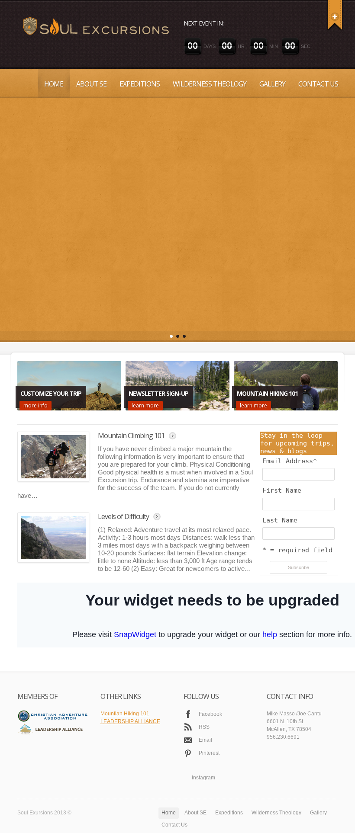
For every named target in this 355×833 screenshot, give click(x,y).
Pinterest (209, 732)
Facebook (210, 693)
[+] (335, 15)
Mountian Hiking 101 (124, 693)
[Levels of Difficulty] (53, 517)
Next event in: (203, 23)
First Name (281, 469)
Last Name (279, 499)
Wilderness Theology (209, 84)
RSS (204, 706)
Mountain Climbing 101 (131, 415)
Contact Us (318, 84)
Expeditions (139, 84)
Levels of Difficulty (123, 495)
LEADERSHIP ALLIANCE (130, 701)
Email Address (289, 440)
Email (205, 719)
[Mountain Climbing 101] (53, 436)
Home (53, 84)
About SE (91, 84)
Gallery (272, 84)
